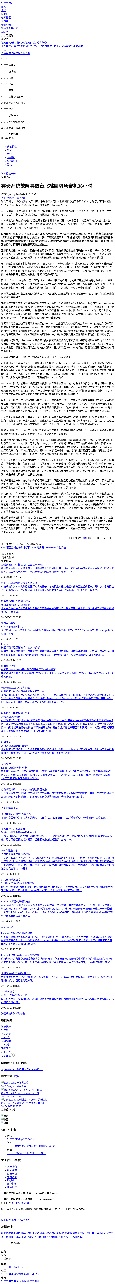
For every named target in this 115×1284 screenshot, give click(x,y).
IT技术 (55, 46)
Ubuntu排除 (12, 626)
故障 (8, 742)
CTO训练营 (40, 1153)
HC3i (25, 1139)
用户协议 (12, 1183)
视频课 (4, 42)
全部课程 (6, 46)
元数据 (40, 547)
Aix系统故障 (7, 991)
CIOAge (19, 1139)
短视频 (26, 42)
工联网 (7, 1237)
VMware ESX (8, 687)
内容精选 (12, 146)
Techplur (32, 1139)
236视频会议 (27, 1237)
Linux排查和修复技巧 (17, 933)
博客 (3, 7)
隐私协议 (12, 1187)
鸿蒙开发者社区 (9, 28)
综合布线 (6, 879)
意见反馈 (12, 1177)
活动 (9, 164)
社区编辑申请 (8, 173)
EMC (3, 547)
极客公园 (15, 1237)
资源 (8, 53)
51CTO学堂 (13, 1153)
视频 (9, 150)
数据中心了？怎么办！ (20, 583)
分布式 (14, 808)
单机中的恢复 (15, 605)
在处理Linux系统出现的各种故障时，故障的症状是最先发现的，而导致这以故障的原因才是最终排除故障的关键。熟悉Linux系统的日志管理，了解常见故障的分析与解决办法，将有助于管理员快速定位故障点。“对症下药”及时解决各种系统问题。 (56, 775)
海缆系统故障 (8, 1013)
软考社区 (6, 17)
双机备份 (16, 547)
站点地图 (12, 1174)
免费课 (4, 21)
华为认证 (37, 46)
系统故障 (6, 764)
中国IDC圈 (39, 1237)
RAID (47, 547)
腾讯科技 (15, 1233)
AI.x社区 (50, 1146)
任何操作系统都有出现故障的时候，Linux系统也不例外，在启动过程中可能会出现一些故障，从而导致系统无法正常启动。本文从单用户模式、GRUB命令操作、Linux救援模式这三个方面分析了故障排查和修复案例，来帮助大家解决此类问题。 (56, 940)
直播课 (33, 42)
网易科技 (25, 1233)
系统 (13, 623)
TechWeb (63, 1233)
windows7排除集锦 (15, 901)
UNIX (33, 547)
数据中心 (6, 601)
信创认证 (27, 46)
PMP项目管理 (66, 46)
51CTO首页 (7, 3)
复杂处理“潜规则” (15, 746)
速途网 (88, 1233)
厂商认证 (47, 46)
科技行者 (54, 1233)
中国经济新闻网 (100, 1233)
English (10, 1180)
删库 (3, 666)
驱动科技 (44, 1233)
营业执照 (6, 1220)
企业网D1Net (52, 1237)
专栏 (22, 53)
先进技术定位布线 (15, 854)
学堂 (3, 10)
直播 (27, 53)
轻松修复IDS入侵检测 (17, 883)
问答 (13, 53)
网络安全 (25, 713)
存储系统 (61, 547)
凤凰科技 (35, 1233)
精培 (21, 1153)
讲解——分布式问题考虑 (24, 789)
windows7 (6, 927)
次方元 (69, 1237)
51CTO (11, 1139)
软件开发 (13, 829)
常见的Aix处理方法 (16, 973)
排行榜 (19, 42)
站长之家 (79, 1233)
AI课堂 (5, 32)
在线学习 (6, 50)
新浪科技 (6, 1233)
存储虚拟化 (12, 850)
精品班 (4, 14)
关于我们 (12, 1166)
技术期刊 (12, 161)
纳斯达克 (6, 713)
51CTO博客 (13, 1146)
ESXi (17, 687)
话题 (9, 154)
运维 (13, 666)
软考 (20, 46)
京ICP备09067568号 (21, 1203)
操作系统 (25, 687)
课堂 (18, 53)
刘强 (84, 538)
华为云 (4, 829)
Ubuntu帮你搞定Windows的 (20, 955)
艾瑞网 (71, 1233)
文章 (3, 53)
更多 (16, 1076)
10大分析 (10, 717)
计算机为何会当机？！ (24, 564)
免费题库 (78, 46)
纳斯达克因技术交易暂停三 (22, 691)
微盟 (8, 666)
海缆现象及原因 (14, 995)
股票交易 (15, 713)
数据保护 (25, 547)
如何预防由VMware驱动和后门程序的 (28, 669)
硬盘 (8, 547)
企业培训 (6, 25)
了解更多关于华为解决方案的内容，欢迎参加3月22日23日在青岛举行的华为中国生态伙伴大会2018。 (54, 817)
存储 (8, 623)
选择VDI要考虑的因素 (19, 832)
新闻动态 (12, 1170)
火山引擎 (78, 1237)
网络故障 (25, 601)
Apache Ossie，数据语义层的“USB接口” (22, 1069)
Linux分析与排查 (14, 767)
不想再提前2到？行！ (17, 814)
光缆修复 (20, 1013)
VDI (3, 850)
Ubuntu (4, 644)
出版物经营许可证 (21, 1220)
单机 (3, 623)
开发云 (21, 829)
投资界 (62, 1237)
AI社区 (11, 157)
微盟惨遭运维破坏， (20, 647)
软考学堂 (42, 42)
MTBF (53, 547)
